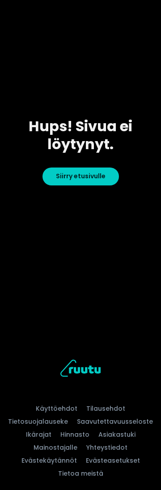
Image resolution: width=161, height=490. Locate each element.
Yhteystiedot (106, 447)
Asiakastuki (117, 434)
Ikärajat (38, 434)
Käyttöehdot (56, 408)
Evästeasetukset (113, 460)
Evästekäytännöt (49, 460)
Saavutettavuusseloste (115, 421)
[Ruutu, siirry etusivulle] (80, 370)
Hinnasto (74, 434)
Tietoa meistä (80, 473)
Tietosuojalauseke (38, 421)
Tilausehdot (105, 408)
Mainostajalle (55, 447)
